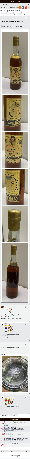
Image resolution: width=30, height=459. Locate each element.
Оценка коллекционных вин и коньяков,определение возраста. (14, 424)
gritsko (6, 306)
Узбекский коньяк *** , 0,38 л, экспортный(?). (17, 438)
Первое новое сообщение (9, 14)
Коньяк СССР (9, 433)
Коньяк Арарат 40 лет (11, 421)
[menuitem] (4, 5)
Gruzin (6, 323)
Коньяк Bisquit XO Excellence (13, 443)
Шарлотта (15, 444)
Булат (15, 434)
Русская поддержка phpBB (15, 455)
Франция (14, 445)
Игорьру (2, 16)
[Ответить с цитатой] (26, 18)
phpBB (12, 453)
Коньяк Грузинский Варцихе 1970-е (12, 11)
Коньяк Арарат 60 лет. (11, 427)
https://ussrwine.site (6, 319)
